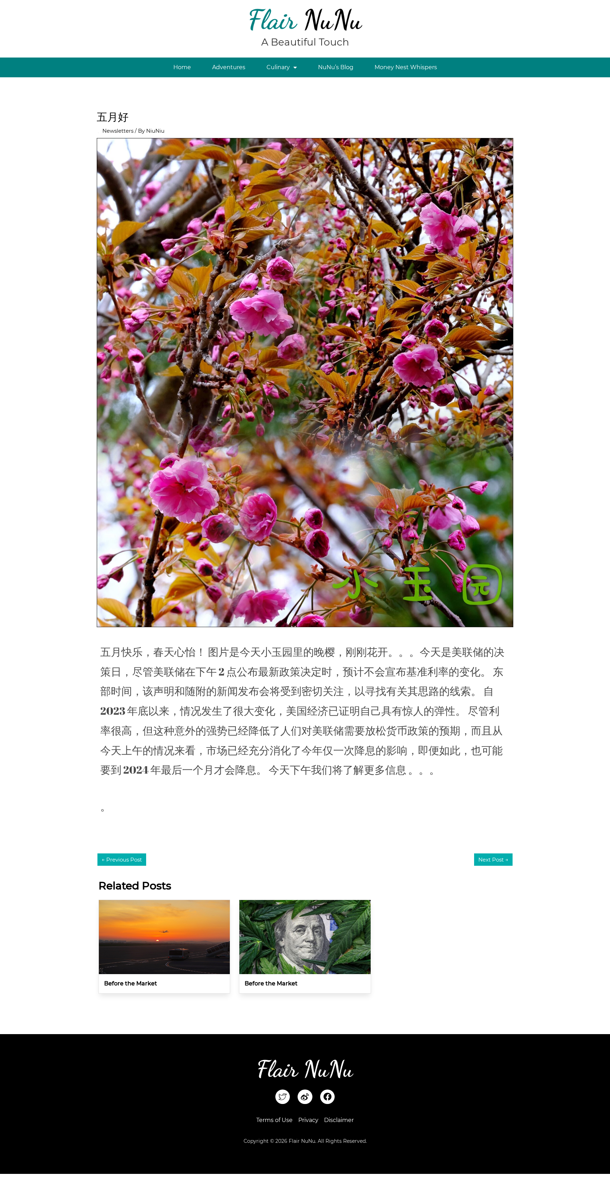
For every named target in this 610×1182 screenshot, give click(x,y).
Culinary (278, 67)
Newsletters (117, 130)
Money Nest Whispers (406, 67)
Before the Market (130, 983)
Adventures (228, 67)
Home (182, 67)
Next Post (493, 859)
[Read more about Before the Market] (164, 936)
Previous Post (122, 859)
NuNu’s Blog (335, 67)
